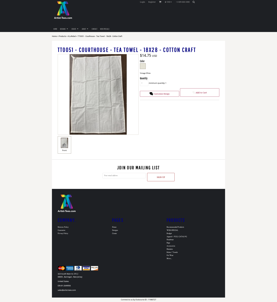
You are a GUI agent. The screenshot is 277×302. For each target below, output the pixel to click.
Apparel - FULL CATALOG (177, 236)
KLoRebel (72, 36)
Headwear (170, 239)
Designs (115, 230)
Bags (168, 243)
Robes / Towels (172, 252)
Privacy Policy (63, 233)
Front (64, 150)
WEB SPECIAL (172, 230)
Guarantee (61, 230)
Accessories (171, 246)
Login (142, 2)
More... (169, 258)
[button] (169, 2)
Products (62, 36)
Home (54, 36)
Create (114, 233)
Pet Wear (170, 255)
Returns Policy (63, 227)
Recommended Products (175, 227)
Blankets (170, 249)
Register (152, 2)
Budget (169, 233)
